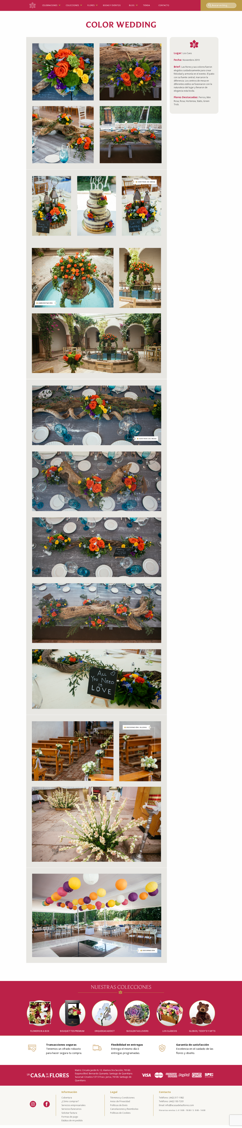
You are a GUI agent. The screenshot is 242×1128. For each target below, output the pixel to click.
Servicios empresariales (73, 1105)
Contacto (163, 5)
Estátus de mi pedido (72, 1120)
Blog (131, 5)
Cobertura (66, 1097)
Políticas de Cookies (120, 1112)
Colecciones (72, 5)
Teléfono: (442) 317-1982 (171, 1097)
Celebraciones (49, 5)
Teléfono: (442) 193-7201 (171, 1101)
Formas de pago (69, 1116)
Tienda (146, 5)
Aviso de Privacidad (120, 1101)
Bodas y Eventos (111, 5)
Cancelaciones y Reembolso (124, 1108)
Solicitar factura (69, 1112)
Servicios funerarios (71, 1108)
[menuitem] (32, 5)
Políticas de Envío (119, 1105)
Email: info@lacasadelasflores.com (176, 1105)
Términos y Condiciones (122, 1097)
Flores (90, 5)
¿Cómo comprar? (70, 1101)
